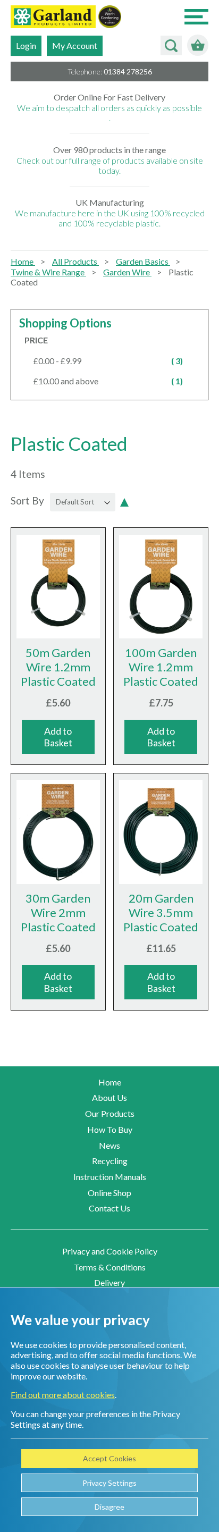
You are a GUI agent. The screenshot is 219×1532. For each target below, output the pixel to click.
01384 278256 (128, 71)
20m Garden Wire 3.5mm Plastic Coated (160, 912)
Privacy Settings (109, 1482)
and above (114, 380)
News (109, 1145)
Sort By (27, 500)
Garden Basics (143, 261)
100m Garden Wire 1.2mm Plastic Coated (160, 666)
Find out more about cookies (63, 1395)
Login (26, 45)
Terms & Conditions (110, 1267)
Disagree (109, 1506)
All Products (75, 261)
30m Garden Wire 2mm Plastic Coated (58, 912)
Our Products (109, 1113)
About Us (109, 1097)
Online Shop (109, 1193)
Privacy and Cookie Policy (109, 1251)
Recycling (110, 1161)
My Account (74, 45)
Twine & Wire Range (48, 272)
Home (23, 261)
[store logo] (53, 17)
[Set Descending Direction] (124, 500)
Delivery (109, 1282)
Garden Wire (127, 272)
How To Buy (109, 1129)
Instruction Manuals (109, 1177)
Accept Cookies (109, 1458)
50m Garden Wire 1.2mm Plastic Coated (58, 666)
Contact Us (109, 1208)
